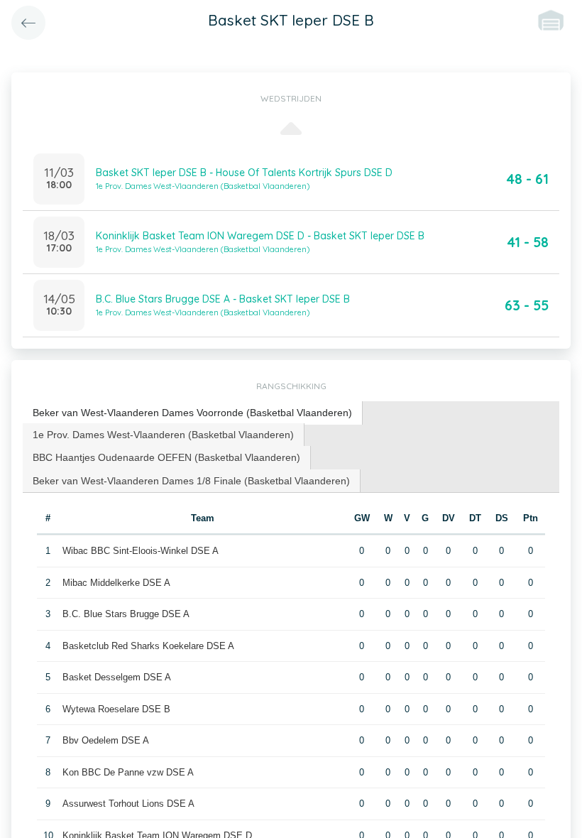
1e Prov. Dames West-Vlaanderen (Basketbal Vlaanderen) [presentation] (163, 434)
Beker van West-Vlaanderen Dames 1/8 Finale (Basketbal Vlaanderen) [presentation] (191, 480)
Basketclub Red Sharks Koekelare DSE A (148, 646)
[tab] (193, 413)
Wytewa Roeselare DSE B (116, 709)
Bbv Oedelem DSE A (105, 740)
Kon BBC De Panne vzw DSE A (128, 772)
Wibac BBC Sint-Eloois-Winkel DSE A (140, 550)
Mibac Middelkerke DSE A (116, 582)
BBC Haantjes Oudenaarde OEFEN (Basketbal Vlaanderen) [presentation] (166, 457)
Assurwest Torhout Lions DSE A (128, 803)
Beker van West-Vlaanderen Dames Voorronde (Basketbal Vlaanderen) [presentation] (192, 412)
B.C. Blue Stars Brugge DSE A (126, 614)
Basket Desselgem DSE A (116, 677)
